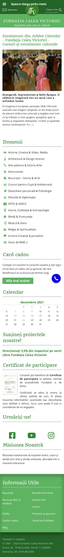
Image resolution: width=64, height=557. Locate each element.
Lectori (36, 506)
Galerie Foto (39, 499)
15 (23, 315)
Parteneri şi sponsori (43, 513)
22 (23, 319)
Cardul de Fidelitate (43, 520)
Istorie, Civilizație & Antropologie (28, 210)
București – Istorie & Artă (24, 178)
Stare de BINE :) (18, 242)
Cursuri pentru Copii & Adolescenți (30, 184)
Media (6, 513)
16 (32, 315)
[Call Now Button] (56, 278)
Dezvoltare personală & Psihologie (30, 191)
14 (15, 315)
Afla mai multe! (18, 281)
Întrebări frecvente (42, 492)
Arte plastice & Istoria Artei (25, 165)
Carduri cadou (10, 520)
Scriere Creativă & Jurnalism (25, 236)
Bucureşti (7, 492)
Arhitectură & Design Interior (26, 159)
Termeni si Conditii (13, 539)
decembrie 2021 (32, 302)
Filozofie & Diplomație (22, 197)
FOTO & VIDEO (17, 204)
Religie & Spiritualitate (22, 229)
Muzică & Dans (17, 223)
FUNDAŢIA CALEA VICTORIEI (31, 21)
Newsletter (13, 9)
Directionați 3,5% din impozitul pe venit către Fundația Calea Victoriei (32, 353)
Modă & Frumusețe (20, 216)
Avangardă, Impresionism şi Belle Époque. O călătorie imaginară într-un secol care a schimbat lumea (31, 98)
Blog (5, 527)
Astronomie (15, 171)
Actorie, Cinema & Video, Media (28, 152)
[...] (31, 124)
